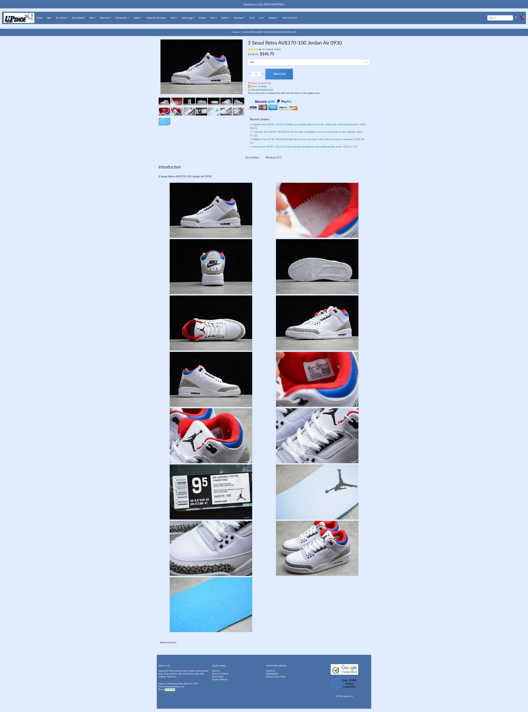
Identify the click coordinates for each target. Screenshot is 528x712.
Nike (91, 18)
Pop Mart (104, 18)
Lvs (260, 18)
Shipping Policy (272, 674)
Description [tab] (252, 157)
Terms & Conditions (220, 674)
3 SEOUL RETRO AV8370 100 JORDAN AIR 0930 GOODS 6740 (268, 32)
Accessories (121, 18)
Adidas (137, 18)
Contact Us (270, 671)
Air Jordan (61, 18)
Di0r (213, 18)
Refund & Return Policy (276, 677)
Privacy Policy (218, 677)
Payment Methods (220, 680)
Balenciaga (187, 18)
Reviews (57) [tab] (273, 157)
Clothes (202, 18)
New (49, 18)
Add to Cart (279, 74)
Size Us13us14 (290, 18)
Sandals (272, 18)
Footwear (238, 18)
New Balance (78, 18)
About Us (216, 671)
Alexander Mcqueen (156, 18)
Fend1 (224, 18)
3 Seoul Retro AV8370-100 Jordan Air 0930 (184, 176)
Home (39, 18)
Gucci (252, 18)
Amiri (173, 18)
